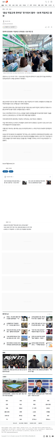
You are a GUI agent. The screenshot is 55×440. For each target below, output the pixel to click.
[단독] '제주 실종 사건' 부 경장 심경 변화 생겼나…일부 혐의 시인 (38, 325)
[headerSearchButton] (46, 2)
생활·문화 (6, 412)
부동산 (20, 408)
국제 (48, 400)
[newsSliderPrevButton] (47, 314)
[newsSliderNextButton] (51, 314)
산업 (7, 408)
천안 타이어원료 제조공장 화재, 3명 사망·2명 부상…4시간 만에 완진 (12, 182)
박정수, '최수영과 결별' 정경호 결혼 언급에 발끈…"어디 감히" (13, 318)
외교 (21, 404)
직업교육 (5, 171)
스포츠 (4, 377)
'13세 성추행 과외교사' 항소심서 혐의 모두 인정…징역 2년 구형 (13, 338)
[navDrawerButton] (51, 2)
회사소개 (15, 423)
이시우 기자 (7, 21)
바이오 (48, 408)
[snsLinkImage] (44, 436)
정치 (7, 400)
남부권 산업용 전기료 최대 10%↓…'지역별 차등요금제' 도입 (38, 344)
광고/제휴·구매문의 (23, 423)
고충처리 (40, 423)
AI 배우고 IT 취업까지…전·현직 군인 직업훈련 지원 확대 (17, 229)
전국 (4, 9)
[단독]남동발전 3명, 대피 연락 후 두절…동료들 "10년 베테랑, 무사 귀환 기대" (38, 318)
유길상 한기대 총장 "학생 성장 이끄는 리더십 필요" (16, 225)
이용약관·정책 (33, 423)
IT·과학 (34, 408)
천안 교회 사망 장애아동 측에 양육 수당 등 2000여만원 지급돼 (36, 181)
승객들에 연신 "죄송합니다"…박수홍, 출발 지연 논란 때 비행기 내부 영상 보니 (13, 325)
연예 (4, 353)
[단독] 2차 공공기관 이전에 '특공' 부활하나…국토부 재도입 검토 (38, 338)
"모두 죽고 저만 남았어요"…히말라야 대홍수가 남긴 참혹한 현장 (39, 331)
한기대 (11, 171)
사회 (21, 400)
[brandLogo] (5, 1)
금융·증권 (48, 404)
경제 (34, 400)
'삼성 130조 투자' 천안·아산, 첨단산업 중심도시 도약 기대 (18, 227)
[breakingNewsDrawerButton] (48, 2)
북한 (34, 404)
